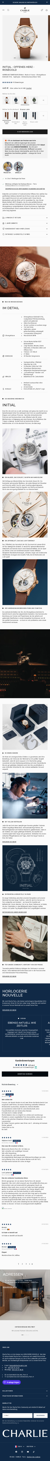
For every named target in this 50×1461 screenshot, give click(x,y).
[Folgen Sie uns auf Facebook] (16, 1452)
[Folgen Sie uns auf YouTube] (28, 1452)
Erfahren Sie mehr (9, 842)
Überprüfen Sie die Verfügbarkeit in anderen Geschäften (25, 189)
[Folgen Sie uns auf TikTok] (34, 1452)
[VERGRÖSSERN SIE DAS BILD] (46, 57)
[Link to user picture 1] (7, 1213)
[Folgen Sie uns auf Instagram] (22, 1452)
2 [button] (22, 1264)
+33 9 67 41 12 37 (13, 1368)
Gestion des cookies (33, 1457)
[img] (6, 1091)
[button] (7, 82)
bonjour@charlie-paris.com (18, 1365)
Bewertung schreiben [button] (25, 1074)
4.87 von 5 (31, 1065)
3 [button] (26, 1264)
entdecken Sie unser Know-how (14, 912)
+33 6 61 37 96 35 (17, 1370)
